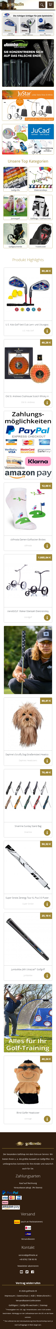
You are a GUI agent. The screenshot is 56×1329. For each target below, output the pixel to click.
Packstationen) (36, 1221)
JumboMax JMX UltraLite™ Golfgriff (28, 969)
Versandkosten (28, 1239)
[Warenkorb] (50, 4)
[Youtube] (21, 1271)
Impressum (10, 1295)
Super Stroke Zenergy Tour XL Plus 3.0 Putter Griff (30, 897)
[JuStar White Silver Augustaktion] (28, 103)
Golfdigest (13, 1305)
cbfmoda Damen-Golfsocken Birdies (28, 539)
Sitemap (43, 1305)
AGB (33, 1295)
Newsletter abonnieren (28, 1266)
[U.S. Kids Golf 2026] (28, 22)
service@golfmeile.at (28, 1255)
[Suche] (42, 4)
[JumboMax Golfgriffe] (28, 61)
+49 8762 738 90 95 (28, 1259)
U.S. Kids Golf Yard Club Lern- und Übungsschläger (30, 324)
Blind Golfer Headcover (28, 1112)
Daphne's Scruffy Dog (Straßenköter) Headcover (28, 754)
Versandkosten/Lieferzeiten (28, 1300)
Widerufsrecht (43, 1295)
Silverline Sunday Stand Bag (28, 826)
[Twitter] (27, 1271)
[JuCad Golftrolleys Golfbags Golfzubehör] (28, 137)
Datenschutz (23, 1295)
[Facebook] (32, 1271)
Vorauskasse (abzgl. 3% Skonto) (28, 1187)
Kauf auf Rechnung (28, 1183)
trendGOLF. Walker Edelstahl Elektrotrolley (28, 611)
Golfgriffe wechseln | (30, 1305)
